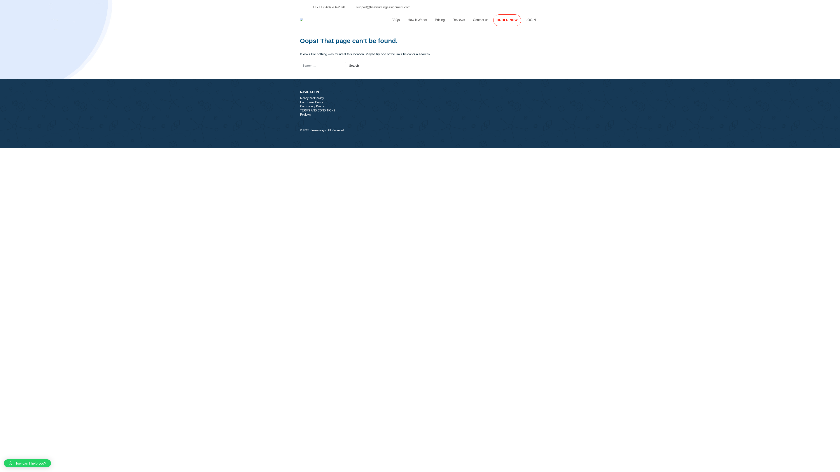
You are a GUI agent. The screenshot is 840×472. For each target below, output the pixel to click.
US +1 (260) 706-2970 (329, 7)
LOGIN (531, 20)
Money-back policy (312, 98)
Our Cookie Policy (311, 102)
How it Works (417, 20)
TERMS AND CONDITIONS (317, 110)
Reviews (459, 20)
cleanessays (318, 130)
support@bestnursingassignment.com (383, 7)
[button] (27, 463)
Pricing (440, 20)
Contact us (480, 20)
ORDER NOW (507, 20)
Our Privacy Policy (312, 106)
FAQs (396, 20)
